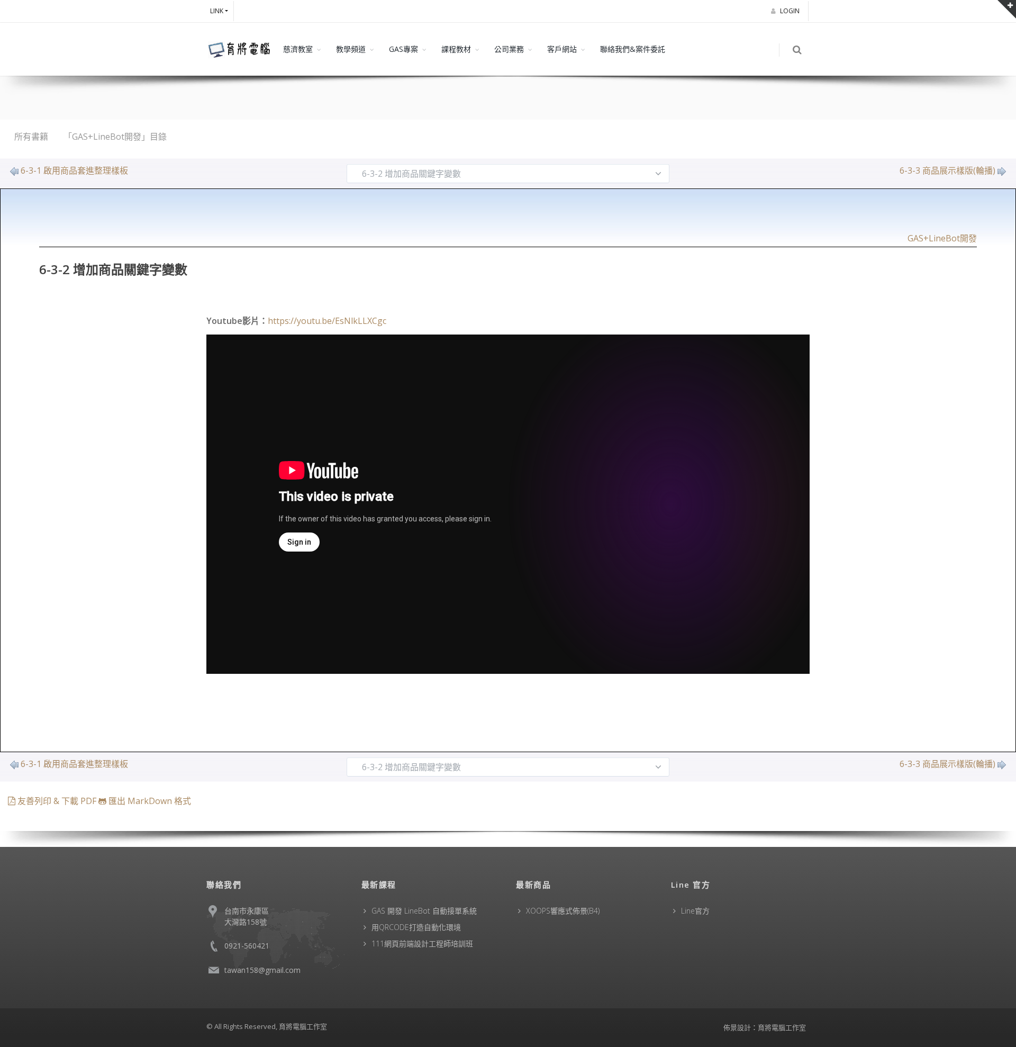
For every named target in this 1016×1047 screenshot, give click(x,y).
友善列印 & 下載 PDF (56, 801)
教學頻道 (351, 49)
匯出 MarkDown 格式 (148, 801)
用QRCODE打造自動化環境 (416, 927)
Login (790, 10)
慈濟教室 (298, 49)
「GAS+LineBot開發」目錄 (115, 136)
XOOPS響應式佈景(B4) (563, 911)
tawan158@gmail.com (262, 970)
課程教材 (456, 49)
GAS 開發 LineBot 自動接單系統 (424, 911)
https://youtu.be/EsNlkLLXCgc (327, 321)
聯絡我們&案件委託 (632, 49)
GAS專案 (403, 49)
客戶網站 (562, 49)
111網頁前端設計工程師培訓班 (422, 943)
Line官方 (695, 911)
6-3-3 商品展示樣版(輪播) (947, 170)
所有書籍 (31, 136)
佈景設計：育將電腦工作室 (764, 1027)
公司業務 (509, 49)
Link (216, 10)
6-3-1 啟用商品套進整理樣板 (74, 170)
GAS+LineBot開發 (942, 238)
